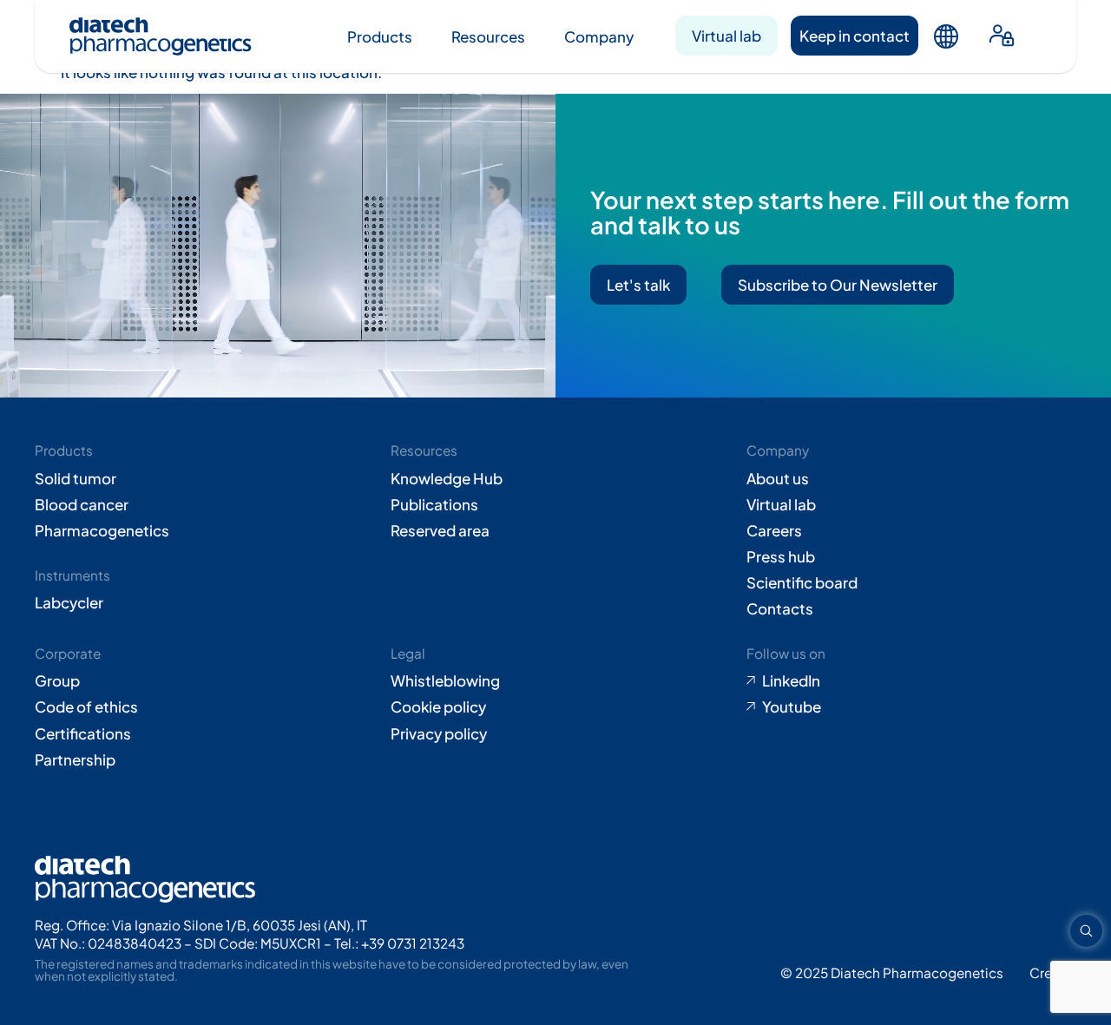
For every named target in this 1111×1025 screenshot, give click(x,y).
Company (599, 36)
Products (379, 36)
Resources (488, 36)
